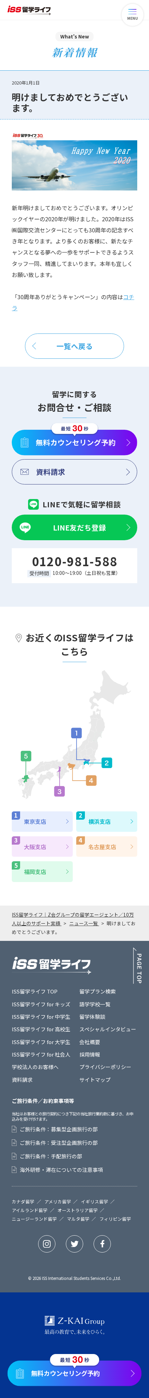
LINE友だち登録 (79, 527)
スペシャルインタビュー (107, 1029)
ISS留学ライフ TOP (35, 991)
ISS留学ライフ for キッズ (41, 1004)
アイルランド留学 (29, 1210)
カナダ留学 (23, 1202)
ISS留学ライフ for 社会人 (41, 1054)
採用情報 (89, 1054)
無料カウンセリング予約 (76, 442)
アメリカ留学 (57, 1202)
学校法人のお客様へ (35, 1066)
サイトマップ (95, 1079)
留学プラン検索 (97, 991)
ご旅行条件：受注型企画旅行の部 (59, 1142)
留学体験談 (92, 1016)
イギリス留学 (94, 1202)
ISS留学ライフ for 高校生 (41, 1029)
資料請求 (50, 471)
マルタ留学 (78, 1219)
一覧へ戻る (74, 346)
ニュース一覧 (84, 923)
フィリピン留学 (115, 1219)
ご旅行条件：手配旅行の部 (51, 1156)
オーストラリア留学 (78, 1210)
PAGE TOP (137, 965)
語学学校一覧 (95, 1004)
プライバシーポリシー (105, 1066)
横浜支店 (99, 821)
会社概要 (89, 1041)
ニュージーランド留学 (34, 1219)
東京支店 (35, 821)
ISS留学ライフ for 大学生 (41, 1041)
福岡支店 (35, 871)
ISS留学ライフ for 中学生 (41, 1016)
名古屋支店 (102, 847)
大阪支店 (35, 847)
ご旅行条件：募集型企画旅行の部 (59, 1129)
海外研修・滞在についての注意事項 (61, 1169)
